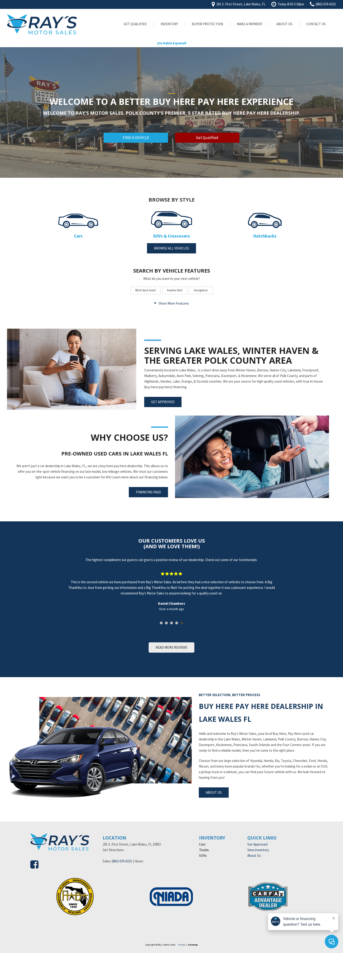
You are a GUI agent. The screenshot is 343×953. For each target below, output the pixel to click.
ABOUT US (214, 792)
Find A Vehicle (136, 137)
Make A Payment (250, 24)
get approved (163, 402)
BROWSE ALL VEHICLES (171, 248)
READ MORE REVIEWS (171, 647)
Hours (138, 861)
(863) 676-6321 (122, 861)
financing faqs (148, 492)
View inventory (258, 850)
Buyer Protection (207, 24)
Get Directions (113, 850)
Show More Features (174, 303)
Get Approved (257, 844)
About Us (284, 24)
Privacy (182, 944)
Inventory (169, 24)
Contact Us (316, 24)
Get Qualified (135, 24)
